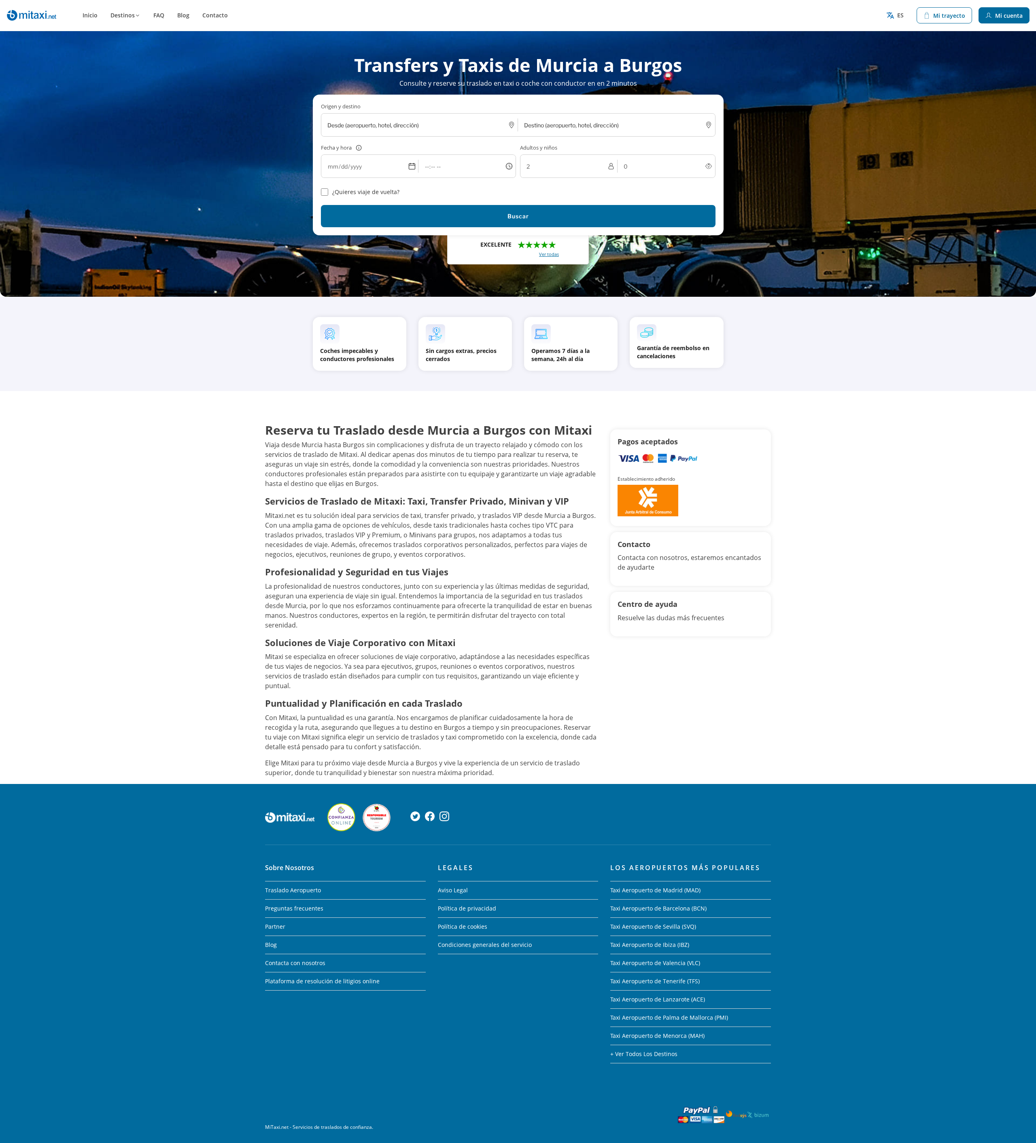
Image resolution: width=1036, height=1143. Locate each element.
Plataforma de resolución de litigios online (322, 981)
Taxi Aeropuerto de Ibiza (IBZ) (649, 945)
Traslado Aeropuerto (293, 890)
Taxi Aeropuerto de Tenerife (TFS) (655, 981)
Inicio (90, 15)
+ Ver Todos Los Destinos (643, 1054)
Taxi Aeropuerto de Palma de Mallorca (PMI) (669, 1017)
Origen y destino (341, 106)
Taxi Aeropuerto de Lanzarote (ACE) (657, 999)
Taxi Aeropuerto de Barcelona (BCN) (658, 908)
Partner (275, 926)
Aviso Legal (453, 890)
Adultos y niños (538, 147)
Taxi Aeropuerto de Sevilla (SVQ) (653, 926)
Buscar (518, 216)
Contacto (215, 15)
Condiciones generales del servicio (485, 945)
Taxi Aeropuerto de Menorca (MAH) (657, 1035)
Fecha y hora (336, 147)
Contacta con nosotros (295, 963)
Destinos (122, 15)
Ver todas (549, 254)
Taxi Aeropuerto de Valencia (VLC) (655, 963)
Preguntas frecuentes (294, 908)
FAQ (158, 15)
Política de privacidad (467, 908)
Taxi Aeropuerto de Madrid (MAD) (655, 890)
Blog (183, 15)
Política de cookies (462, 926)
